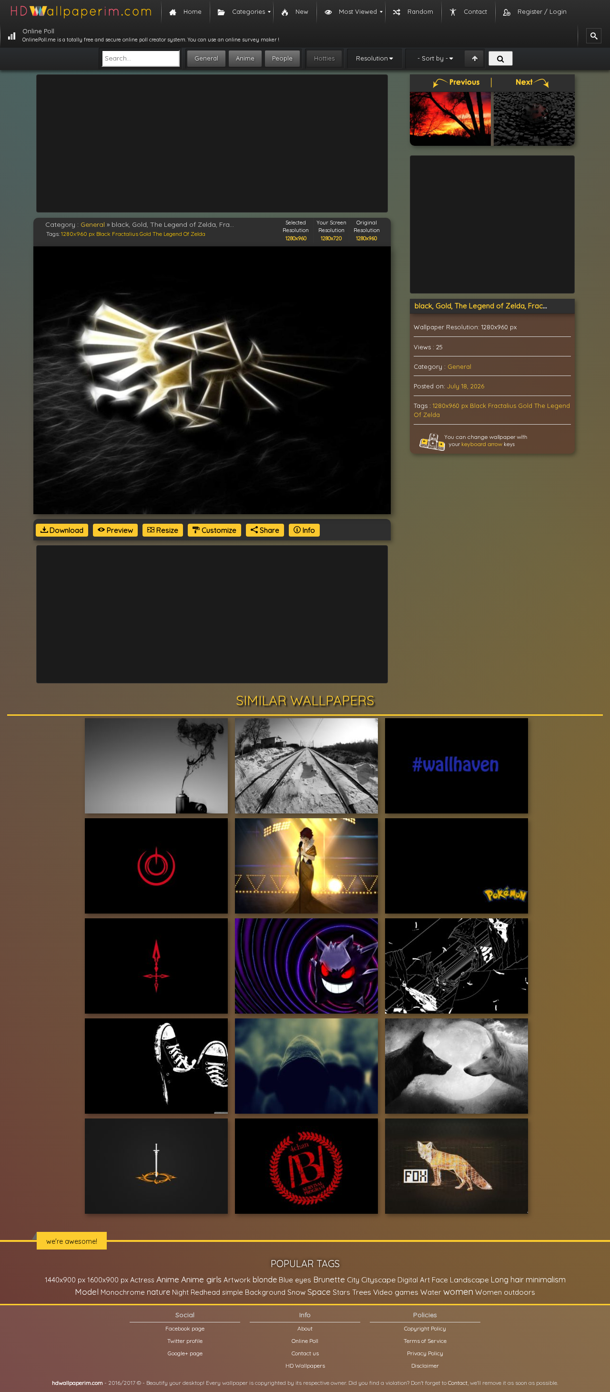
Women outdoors (505, 1292)
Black (103, 233)
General (206, 58)
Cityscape (378, 1279)
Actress (142, 1279)
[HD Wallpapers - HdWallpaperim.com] (80, 12)
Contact (458, 1382)
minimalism (546, 1279)
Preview (119, 530)
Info (308, 530)
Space (319, 1292)
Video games (395, 1292)
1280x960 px (78, 233)
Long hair (507, 1279)
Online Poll (305, 1340)
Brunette (329, 1279)
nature (158, 1292)
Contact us (305, 1353)
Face (440, 1279)
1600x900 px (107, 1279)
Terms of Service (425, 1340)
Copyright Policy (425, 1328)
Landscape (469, 1279)
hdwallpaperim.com (77, 1382)
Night (180, 1292)
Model (87, 1292)
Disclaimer (425, 1365)
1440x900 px (65, 1279)
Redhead (205, 1292)
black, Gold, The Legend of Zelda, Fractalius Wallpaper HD (511, 305)
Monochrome (123, 1292)
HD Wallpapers (305, 1365)
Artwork (237, 1279)
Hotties (324, 58)
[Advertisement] (212, 143)
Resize (166, 530)
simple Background (253, 1292)
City (353, 1279)
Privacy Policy (425, 1353)
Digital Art (413, 1279)
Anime (245, 58)
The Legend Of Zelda (178, 233)
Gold (145, 233)
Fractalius (125, 233)
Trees (361, 1292)
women (458, 1291)
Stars (341, 1292)
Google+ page (185, 1353)
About (305, 1328)
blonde (265, 1279)
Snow (296, 1292)
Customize (218, 530)
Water (430, 1292)
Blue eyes (295, 1279)
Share (268, 530)
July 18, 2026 (465, 386)
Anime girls (201, 1279)
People (282, 58)
